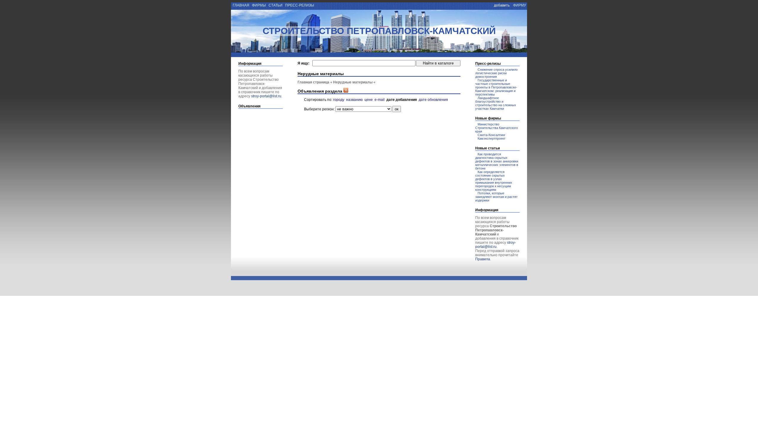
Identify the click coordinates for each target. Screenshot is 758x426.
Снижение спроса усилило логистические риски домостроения (496, 73)
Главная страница (313, 82)
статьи (275, 5)
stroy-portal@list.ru (266, 96)
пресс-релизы (299, 5)
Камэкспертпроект (491, 138)
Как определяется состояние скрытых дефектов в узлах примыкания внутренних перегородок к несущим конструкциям (493, 180)
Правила (482, 259)
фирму (519, 5)
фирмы (259, 5)
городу (338, 100)
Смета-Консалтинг (491, 135)
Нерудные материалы (352, 82)
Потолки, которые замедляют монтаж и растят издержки (496, 196)
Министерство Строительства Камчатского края (496, 127)
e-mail (380, 100)
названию (354, 100)
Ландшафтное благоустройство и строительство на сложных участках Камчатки (495, 103)
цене (368, 100)
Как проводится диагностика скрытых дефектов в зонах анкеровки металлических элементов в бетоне (496, 161)
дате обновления (433, 100)
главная (240, 5)
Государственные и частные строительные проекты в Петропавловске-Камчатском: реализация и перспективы (496, 87)
